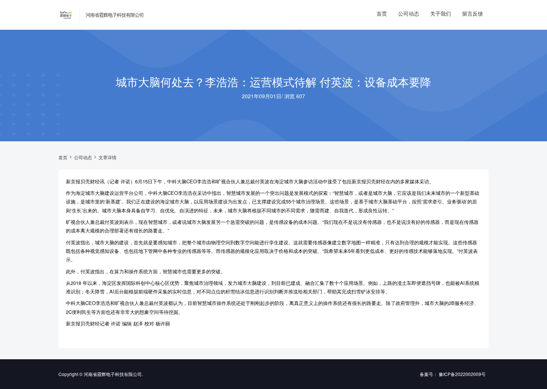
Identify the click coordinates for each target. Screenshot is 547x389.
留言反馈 (472, 13)
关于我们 (440, 13)
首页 (382, 13)
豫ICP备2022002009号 (462, 374)
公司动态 (408, 13)
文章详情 (107, 157)
